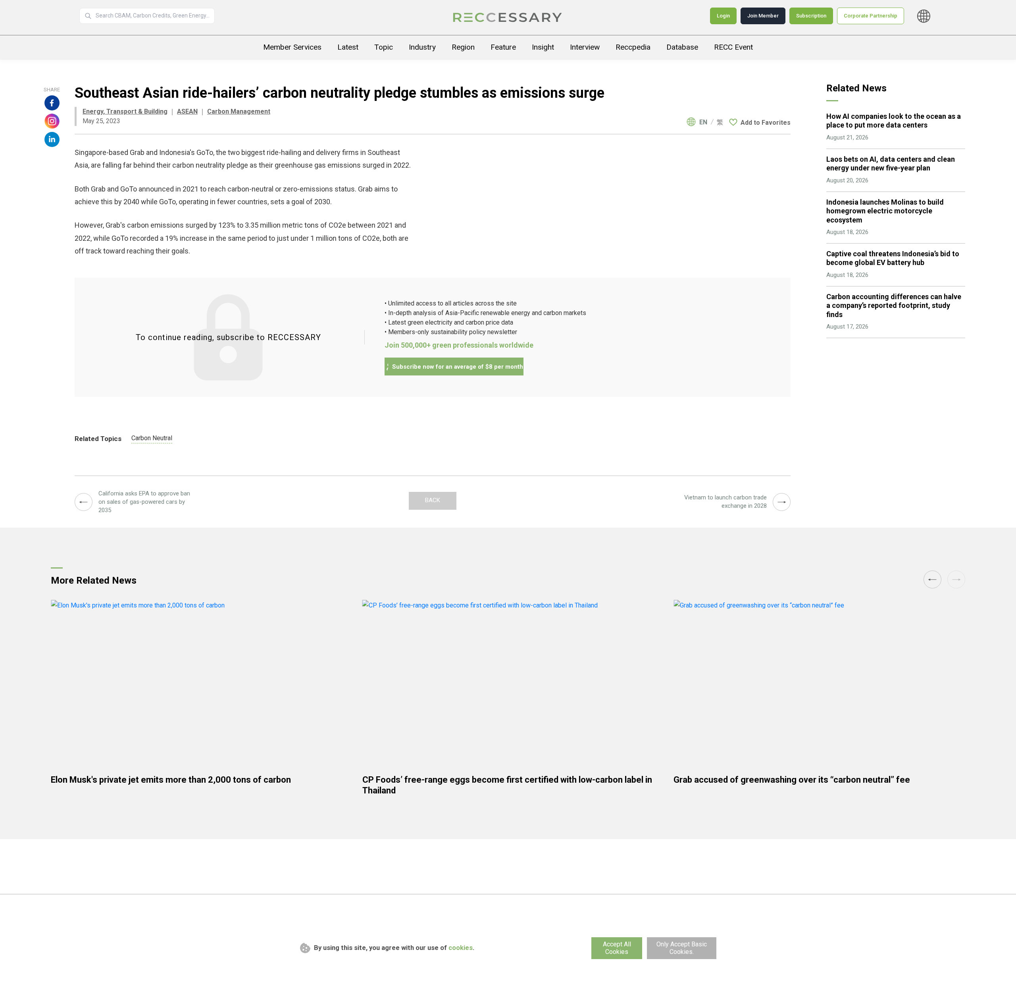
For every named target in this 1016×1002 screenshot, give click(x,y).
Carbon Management (238, 111)
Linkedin (52, 139)
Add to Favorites (766, 122)
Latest (347, 47)
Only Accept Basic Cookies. (681, 948)
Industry (422, 47)
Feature (503, 47)
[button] (956, 579)
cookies (460, 948)
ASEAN (187, 111)
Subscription (811, 16)
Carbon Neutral (151, 438)
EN (703, 122)
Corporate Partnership (870, 16)
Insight (543, 47)
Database (682, 47)
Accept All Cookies (617, 948)
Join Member (763, 16)
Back (432, 500)
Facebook (52, 102)
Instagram (52, 121)
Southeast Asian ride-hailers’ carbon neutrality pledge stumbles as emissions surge (508, 17)
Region (463, 47)
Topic (383, 47)
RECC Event (733, 47)
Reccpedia (633, 47)
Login (723, 16)
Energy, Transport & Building (125, 111)
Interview (585, 47)
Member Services (292, 47)
